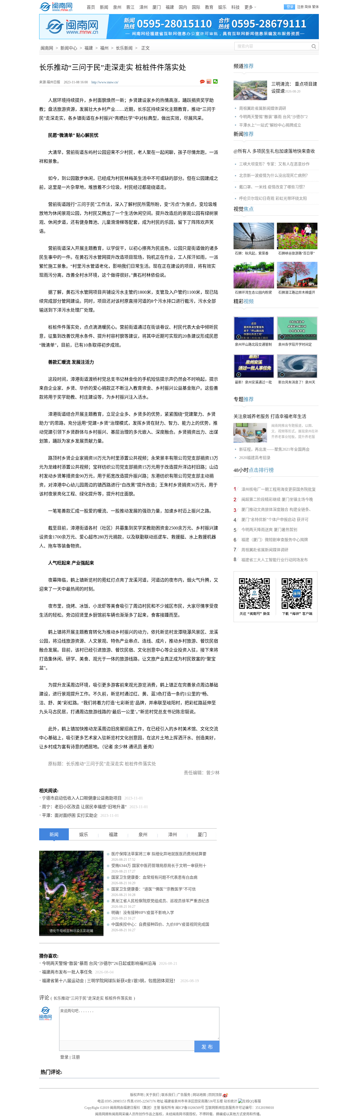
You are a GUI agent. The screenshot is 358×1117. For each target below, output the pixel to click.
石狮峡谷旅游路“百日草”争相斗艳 (296, 253)
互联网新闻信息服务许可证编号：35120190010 (239, 1108)
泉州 (117, 7)
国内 (183, 7)
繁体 (315, 7)
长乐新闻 (124, 48)
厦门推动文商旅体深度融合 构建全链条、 (277, 509)
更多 (248, 7)
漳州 (143, 7)
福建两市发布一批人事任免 (67, 972)
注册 (300, 7)
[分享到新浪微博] (209, 81)
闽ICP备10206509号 (189, 1108)
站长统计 (230, 1101)
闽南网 (47, 48)
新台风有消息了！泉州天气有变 (296, 382)
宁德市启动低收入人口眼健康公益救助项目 (82, 798)
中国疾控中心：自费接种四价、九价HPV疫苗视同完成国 (160, 924)
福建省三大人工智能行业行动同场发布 (274, 560)
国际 (196, 7)
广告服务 (183, 1095)
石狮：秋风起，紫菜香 (251, 253)
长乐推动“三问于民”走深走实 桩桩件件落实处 (92, 998)
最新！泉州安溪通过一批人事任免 (253, 382)
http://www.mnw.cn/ (104, 82)
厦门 (156, 7)
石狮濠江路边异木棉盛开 (296, 293)
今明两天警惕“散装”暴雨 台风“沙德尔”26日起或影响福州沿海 (99, 963)
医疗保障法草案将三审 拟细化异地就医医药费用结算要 (158, 854)
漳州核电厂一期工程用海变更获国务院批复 (278, 489)
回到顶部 (215, 1095)
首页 (91, 7)
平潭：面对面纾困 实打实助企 (70, 815)
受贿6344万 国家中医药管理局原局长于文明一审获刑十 (158, 866)
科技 (235, 7)
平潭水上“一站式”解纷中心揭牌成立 (270, 125)
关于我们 (152, 1095)
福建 (170, 7)
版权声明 (136, 1095)
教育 (209, 7)
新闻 (104, 7)
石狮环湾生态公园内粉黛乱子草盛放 (253, 293)
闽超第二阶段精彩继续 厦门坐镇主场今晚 (277, 499)
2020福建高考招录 (254, 458)
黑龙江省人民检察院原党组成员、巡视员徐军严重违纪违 (160, 901)
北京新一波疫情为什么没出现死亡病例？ (274, 175)
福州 (104, 48)
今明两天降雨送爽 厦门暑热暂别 (269, 530)
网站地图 (199, 1095)
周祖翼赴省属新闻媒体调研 (262, 108)
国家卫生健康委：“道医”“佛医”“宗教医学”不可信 (153, 889)
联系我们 (168, 1095)
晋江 (130, 7)
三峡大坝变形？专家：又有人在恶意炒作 (274, 164)
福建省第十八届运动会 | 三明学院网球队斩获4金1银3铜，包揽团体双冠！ (110, 981)
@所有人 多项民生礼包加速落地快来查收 (274, 151)
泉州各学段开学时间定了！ (295, 345)
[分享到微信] (215, 81)
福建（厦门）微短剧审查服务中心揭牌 (274, 540)
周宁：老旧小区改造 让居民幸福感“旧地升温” (84, 807)
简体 (308, 7)
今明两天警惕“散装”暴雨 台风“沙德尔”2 (273, 117)
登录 (64, 1057)
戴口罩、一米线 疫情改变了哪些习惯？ (273, 187)
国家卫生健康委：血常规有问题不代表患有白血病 (154, 877)
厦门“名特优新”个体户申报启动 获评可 (274, 520)
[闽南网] (57, 7)
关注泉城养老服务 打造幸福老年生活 (270, 416)
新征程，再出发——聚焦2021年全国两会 (274, 449)
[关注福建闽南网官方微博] (225, 1095)
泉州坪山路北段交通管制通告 (253, 345)
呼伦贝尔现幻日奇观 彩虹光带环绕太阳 (273, 198)
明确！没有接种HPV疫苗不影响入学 (142, 913)
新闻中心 (68, 48)
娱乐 (222, 7)
